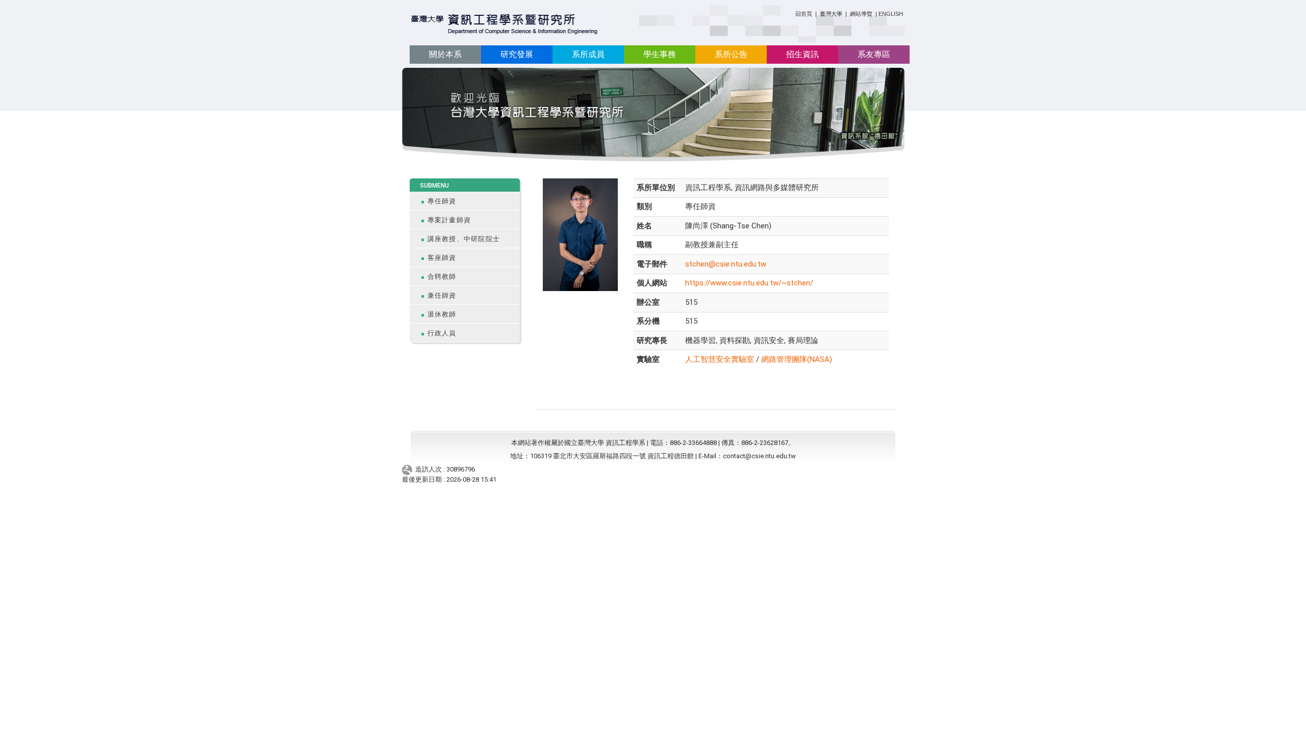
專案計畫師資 (449, 220)
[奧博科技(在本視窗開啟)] (409, 470)
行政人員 (442, 333)
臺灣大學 (832, 14)
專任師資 (442, 201)
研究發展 (516, 54)
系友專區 (874, 54)
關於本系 (445, 54)
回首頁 (803, 14)
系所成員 (588, 54)
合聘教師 (442, 276)
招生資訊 (802, 54)
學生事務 (659, 54)
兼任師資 (442, 295)
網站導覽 (861, 14)
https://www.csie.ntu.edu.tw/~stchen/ (749, 282)
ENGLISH (890, 14)
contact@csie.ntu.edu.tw (759, 456)
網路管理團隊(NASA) (796, 359)
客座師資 (442, 257)
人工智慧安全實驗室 (719, 359)
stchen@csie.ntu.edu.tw (725, 264)
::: (791, 12)
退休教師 (442, 314)
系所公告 (731, 54)
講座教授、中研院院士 (464, 239)
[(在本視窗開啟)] (505, 24)
